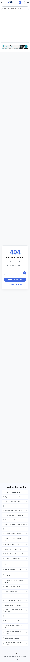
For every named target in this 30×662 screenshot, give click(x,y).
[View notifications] (23, 2)
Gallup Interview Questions (15, 659)
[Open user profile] (27, 2)
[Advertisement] (15, 27)
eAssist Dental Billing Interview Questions (15, 656)
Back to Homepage (16, 279)
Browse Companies (16, 284)
